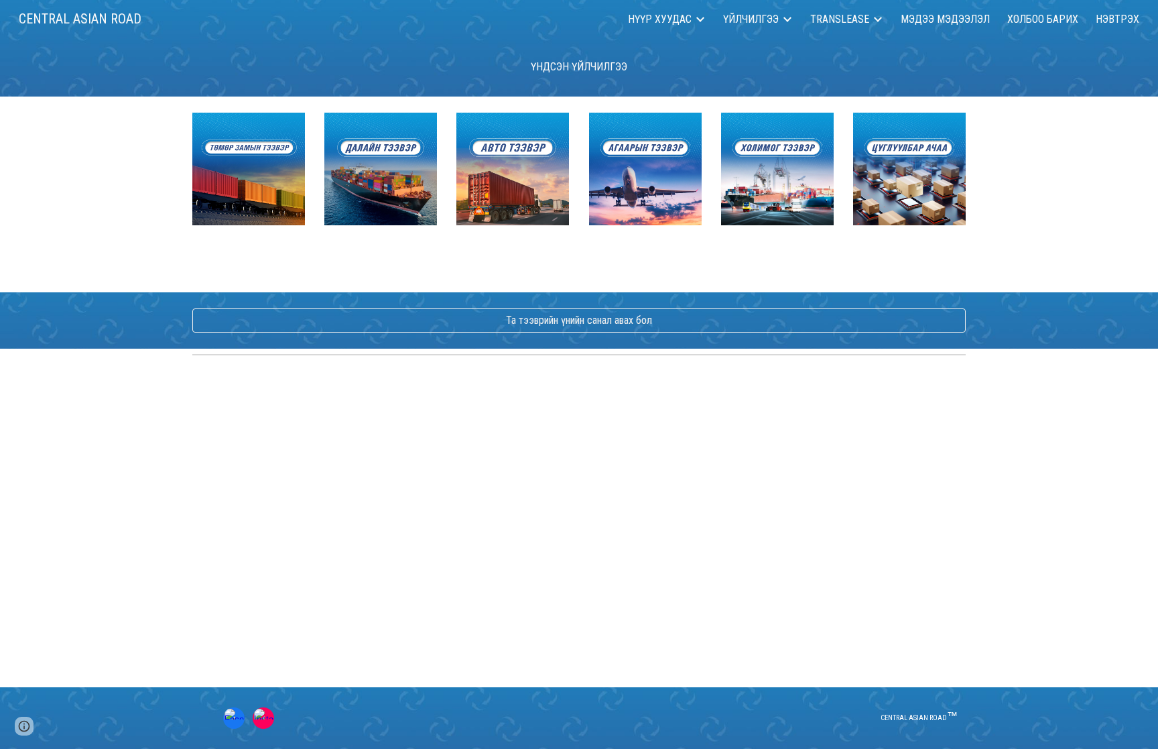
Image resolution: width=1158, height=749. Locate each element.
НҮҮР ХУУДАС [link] (660, 19)
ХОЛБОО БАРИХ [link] (1042, 19)
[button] (24, 726)
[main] (579, 67)
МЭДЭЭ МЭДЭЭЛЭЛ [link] (945, 19)
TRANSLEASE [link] (839, 19)
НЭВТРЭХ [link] (1117, 19)
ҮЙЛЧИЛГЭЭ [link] (751, 19)
